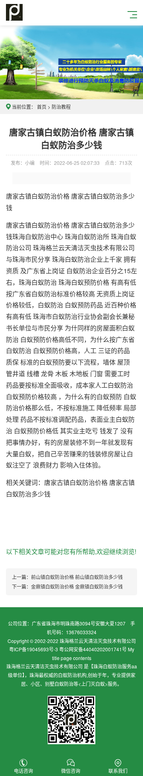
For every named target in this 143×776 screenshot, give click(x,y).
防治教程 (61, 106)
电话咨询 (23, 770)
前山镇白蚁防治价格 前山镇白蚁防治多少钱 (77, 576)
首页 (41, 106)
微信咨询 (70, 770)
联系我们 (118, 770)
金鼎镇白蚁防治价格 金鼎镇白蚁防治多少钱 (77, 586)
